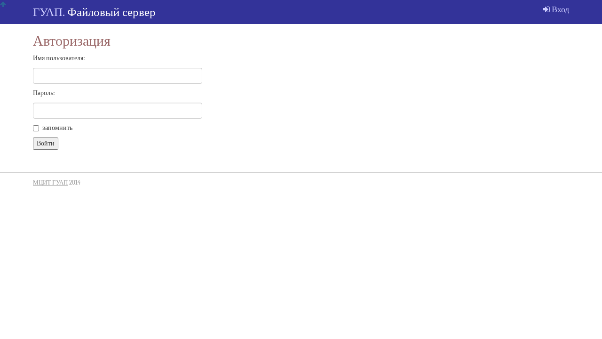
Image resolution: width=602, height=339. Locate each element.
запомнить (57, 128)
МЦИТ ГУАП (50, 182)
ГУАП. (48, 12)
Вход (559, 9)
